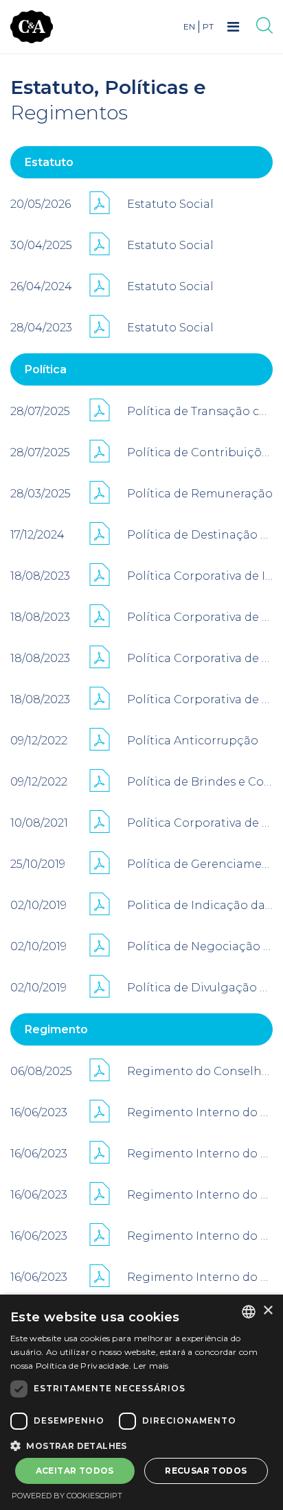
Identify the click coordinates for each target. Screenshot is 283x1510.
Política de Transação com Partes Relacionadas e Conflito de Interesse (200, 411)
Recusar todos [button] (206, 1470)
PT (208, 26)
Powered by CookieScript (67, 1495)
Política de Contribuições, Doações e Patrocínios (200, 452)
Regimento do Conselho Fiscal (200, 1071)
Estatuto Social (170, 204)
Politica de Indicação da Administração (200, 905)
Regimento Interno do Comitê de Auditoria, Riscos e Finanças (200, 1112)
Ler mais (150, 1365)
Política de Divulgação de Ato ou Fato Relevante (200, 987)
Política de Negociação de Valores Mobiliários (200, 946)
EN (189, 26)
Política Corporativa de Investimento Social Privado (200, 575)
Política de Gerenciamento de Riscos (200, 864)
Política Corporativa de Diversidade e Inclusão (200, 699)
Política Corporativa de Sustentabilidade (200, 658)
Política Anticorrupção (192, 740)
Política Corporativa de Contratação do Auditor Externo (200, 822)
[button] (141, 1444)
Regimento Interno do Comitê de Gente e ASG (200, 1277)
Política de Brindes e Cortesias (200, 781)
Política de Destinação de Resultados (200, 534)
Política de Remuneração (200, 493)
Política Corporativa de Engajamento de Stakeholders (200, 617)
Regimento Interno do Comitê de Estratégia (200, 1235)
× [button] (267, 1311)
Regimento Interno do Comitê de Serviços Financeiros (200, 1194)
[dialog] (141, 1402)
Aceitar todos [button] (75, 1470)
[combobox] (249, 1312)
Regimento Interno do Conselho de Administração (200, 1153)
